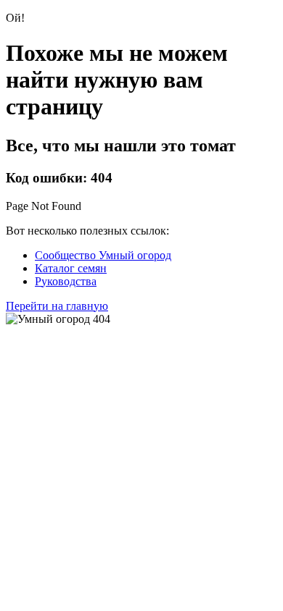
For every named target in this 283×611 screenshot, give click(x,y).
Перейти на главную (57, 306)
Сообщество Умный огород (103, 255)
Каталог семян (71, 268)
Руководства (66, 281)
